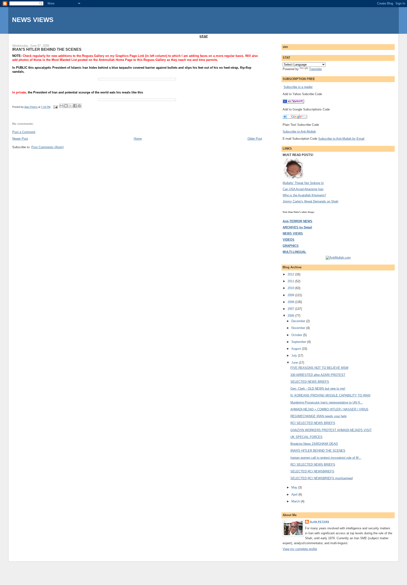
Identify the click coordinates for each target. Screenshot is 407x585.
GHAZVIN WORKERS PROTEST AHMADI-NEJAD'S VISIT (331, 430)
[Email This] (61, 105)
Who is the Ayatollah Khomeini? (304, 195)
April (294, 494)
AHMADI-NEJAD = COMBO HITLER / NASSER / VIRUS (329, 409)
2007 (291, 309)
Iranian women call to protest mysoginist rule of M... (325, 457)
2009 (291, 295)
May (294, 487)
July (294, 355)
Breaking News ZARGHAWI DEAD (314, 444)
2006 (291, 315)
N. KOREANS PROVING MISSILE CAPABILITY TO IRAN (330, 395)
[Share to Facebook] (75, 105)
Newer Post (20, 138)
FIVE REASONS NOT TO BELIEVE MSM (319, 368)
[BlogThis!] (66, 105)
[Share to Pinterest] (79, 105)
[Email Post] (55, 106)
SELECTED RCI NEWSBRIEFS (312, 471)
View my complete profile (300, 549)
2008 (291, 302)
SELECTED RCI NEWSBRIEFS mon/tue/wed (321, 478)
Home (138, 138)
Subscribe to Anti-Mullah (299, 131)
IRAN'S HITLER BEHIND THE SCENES (317, 450)
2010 (291, 288)
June (295, 362)
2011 (291, 281)
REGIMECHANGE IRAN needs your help (318, 416)
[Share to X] (70, 105)
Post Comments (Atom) (47, 147)
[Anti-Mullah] (293, 102)
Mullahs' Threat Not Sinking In (303, 183)
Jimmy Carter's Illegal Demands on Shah (310, 201)
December (298, 321)
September (299, 342)
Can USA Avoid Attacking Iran (303, 189)
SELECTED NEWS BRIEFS (309, 381)
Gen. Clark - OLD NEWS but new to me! (317, 388)
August (296, 348)
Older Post (255, 138)
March (296, 501)
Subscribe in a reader (298, 87)
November (298, 328)
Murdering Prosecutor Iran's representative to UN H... (326, 402)
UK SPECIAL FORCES (306, 437)
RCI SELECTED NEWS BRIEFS (312, 423)
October (297, 335)
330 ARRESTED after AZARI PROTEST (317, 375)
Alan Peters (319, 521)
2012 (291, 274)
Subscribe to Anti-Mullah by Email (341, 138)
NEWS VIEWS (32, 19)
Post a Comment (23, 132)
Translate (315, 69)
